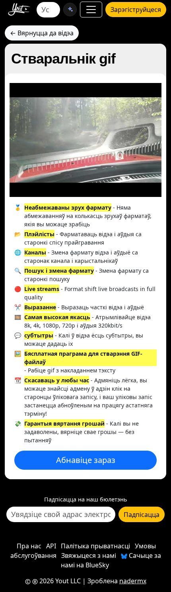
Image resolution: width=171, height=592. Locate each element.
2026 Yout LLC (59, 581)
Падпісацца (141, 514)
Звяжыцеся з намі (88, 555)
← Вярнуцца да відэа (42, 33)
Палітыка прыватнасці (95, 546)
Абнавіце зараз (85, 460)
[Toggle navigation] (91, 9)
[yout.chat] (70, 9)
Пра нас (29, 546)
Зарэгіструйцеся (136, 9)
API (51, 546)
